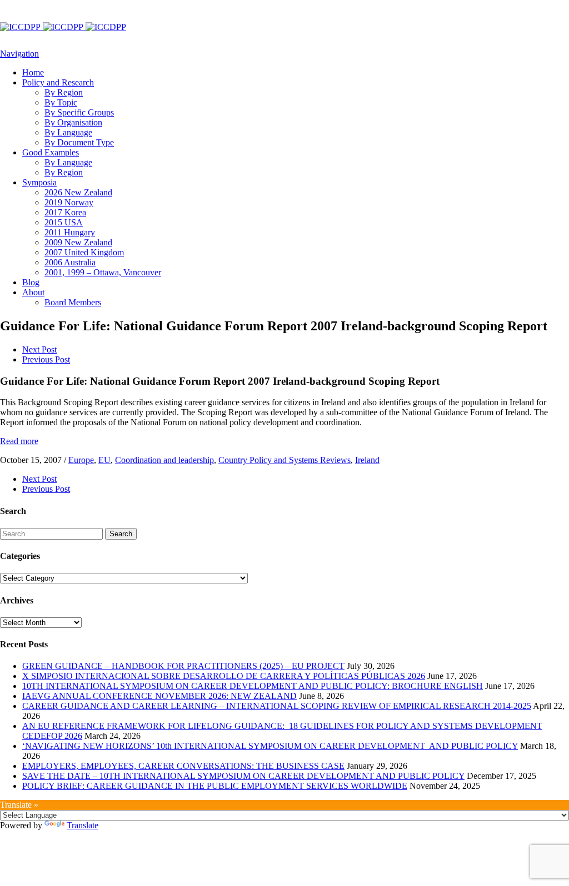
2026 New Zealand (78, 192)
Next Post (39, 349)
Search (120, 534)
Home (33, 72)
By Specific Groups (79, 112)
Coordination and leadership (164, 460)
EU (104, 460)
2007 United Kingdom (84, 252)
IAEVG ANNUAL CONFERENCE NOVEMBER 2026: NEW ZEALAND (159, 696)
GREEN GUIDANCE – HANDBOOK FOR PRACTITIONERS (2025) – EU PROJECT (183, 666)
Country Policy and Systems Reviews (284, 460)
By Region (63, 92)
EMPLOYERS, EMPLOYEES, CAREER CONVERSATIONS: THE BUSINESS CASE (183, 766)
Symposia (39, 182)
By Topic (60, 102)
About (33, 292)
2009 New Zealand (78, 242)
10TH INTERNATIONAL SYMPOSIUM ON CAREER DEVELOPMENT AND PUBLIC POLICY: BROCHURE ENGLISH (252, 686)
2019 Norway (68, 202)
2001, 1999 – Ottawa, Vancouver (102, 272)
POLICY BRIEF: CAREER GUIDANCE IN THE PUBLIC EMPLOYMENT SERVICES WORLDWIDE (214, 786)
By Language (68, 132)
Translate (82, 825)
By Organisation (73, 122)
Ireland (367, 460)
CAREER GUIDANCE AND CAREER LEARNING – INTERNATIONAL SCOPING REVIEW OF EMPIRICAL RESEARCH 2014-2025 (276, 706)
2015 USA (63, 222)
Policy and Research (58, 82)
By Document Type (79, 142)
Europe (81, 460)
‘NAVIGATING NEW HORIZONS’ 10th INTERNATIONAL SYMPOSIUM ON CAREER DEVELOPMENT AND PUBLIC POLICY (270, 746)
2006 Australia (70, 262)
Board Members (72, 302)
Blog (30, 282)
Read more (19, 441)
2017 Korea (65, 212)
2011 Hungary (69, 232)
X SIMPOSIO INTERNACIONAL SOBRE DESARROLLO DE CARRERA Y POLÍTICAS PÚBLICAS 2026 (223, 676)
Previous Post (46, 359)
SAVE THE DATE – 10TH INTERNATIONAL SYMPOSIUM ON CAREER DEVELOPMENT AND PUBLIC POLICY (243, 776)
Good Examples (50, 152)
